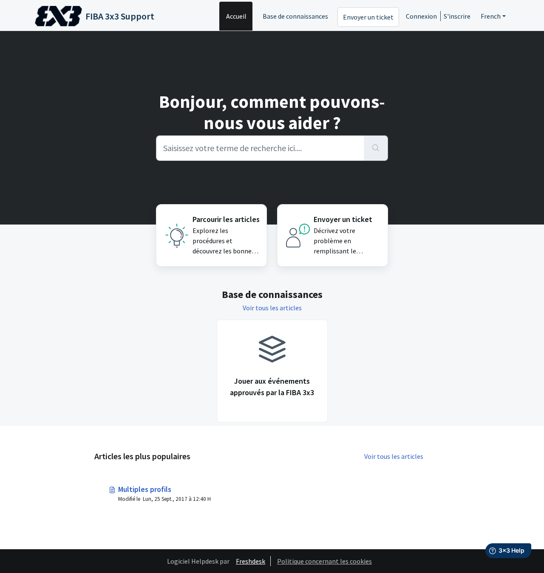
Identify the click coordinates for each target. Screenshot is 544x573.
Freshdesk (250, 561)
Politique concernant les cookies (324, 561)
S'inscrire (457, 16)
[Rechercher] (376, 148)
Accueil (236, 16)
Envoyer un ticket (368, 17)
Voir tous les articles (272, 307)
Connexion (421, 16)
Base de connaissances (295, 16)
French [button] (491, 16)
